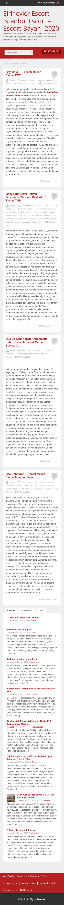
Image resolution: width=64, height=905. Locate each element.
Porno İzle (22, 876)
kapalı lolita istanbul (44, 80)
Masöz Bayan (17, 219)
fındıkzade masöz (40, 212)
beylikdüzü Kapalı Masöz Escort (27, 486)
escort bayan (11, 883)
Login (56, 3)
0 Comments (33, 620)
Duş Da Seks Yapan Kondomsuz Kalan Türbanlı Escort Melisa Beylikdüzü (26, 342)
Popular (11, 610)
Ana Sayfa (8, 876)
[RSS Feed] (6, 2)
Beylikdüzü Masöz (28, 80)
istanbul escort (28, 883)
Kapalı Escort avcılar (25, 215)
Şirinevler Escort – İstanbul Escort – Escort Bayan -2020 (31, 20)
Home (6, 63)
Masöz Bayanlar (18, 84)
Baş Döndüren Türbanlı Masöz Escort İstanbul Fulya (25, 475)
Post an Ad (51, 51)
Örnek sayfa (11, 890)
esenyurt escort (47, 883)
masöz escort (31, 84)
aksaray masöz (27, 206)
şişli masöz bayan (35, 222)
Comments (26, 610)
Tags (41, 610)
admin (12, 80)
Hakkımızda (26, 890)
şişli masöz (22, 222)
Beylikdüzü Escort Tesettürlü (29, 209)
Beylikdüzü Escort (39, 876)
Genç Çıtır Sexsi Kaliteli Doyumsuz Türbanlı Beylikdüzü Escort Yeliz (26, 197)
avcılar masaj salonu (43, 206)
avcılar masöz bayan (29, 482)
